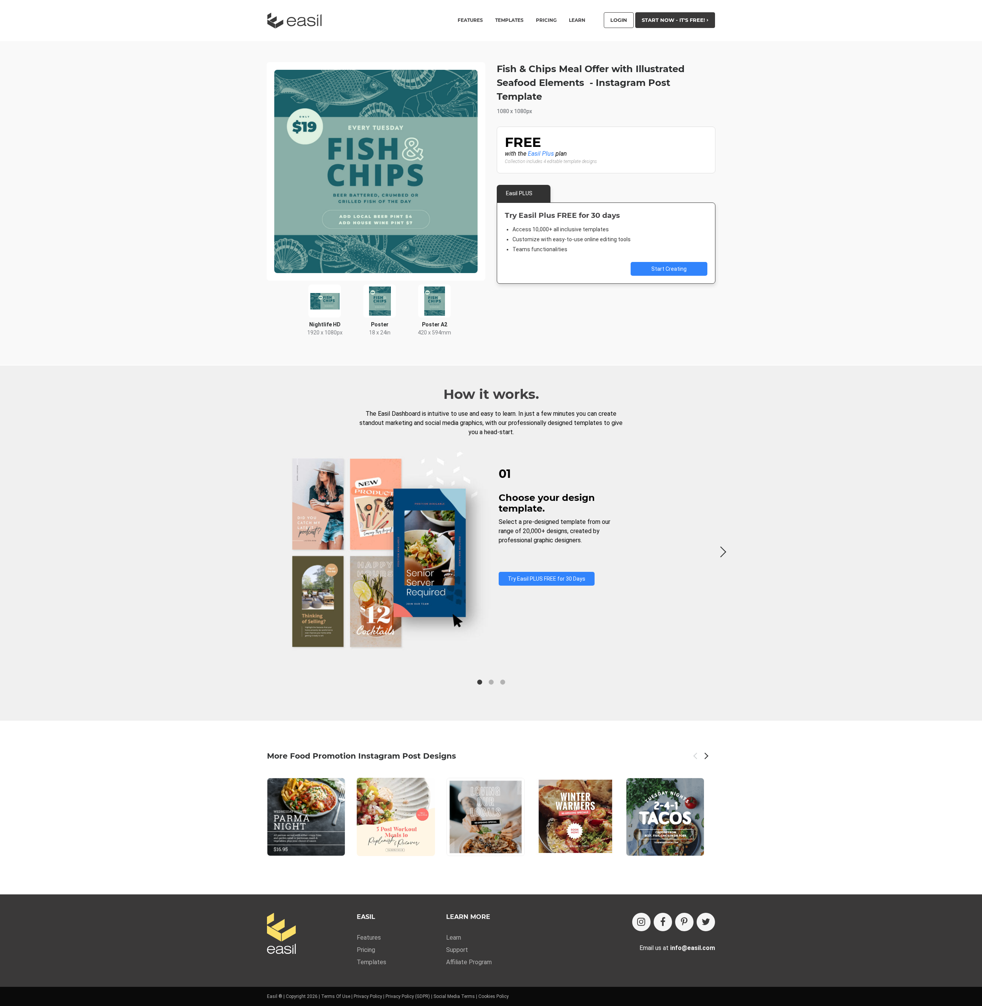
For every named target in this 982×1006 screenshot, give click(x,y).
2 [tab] (491, 682)
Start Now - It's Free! (674, 20)
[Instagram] (641, 922)
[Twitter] (706, 922)
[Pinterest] (684, 922)
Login (618, 20)
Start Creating (669, 269)
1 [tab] (479, 682)
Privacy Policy (368, 996)
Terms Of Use (335, 996)
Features (369, 937)
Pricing (546, 20)
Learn (577, 20)
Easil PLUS (519, 193)
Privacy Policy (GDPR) (408, 996)
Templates (371, 962)
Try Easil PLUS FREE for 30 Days (546, 579)
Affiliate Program (469, 962)
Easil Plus (541, 153)
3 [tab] (502, 682)
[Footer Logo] (281, 934)
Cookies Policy (493, 996)
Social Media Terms (454, 996)
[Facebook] (663, 922)
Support (457, 949)
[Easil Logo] (297, 20)
